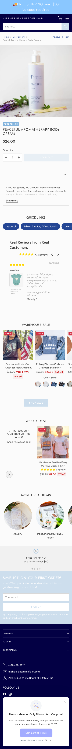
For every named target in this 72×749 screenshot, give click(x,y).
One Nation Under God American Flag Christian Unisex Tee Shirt (18, 368)
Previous (56, 36)
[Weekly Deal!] (9, 474)
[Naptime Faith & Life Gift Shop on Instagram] (10, 694)
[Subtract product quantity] (6, 157)
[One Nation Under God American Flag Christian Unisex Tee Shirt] (18, 345)
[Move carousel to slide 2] (34, 569)
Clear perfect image (24, 270)
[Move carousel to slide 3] (37, 569)
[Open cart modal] (60, 18)
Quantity (8, 150)
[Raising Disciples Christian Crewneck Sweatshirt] (50, 345)
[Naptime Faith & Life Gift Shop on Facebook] (4, 694)
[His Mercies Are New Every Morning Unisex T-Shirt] (53, 442)
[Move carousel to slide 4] (40, 569)
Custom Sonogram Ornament (14, 292)
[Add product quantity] (19, 157)
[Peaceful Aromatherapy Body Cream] (36, 81)
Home (6, 36)
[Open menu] (67, 18)
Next (66, 36)
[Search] (65, 26)
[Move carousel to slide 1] (32, 569)
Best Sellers (19, 36)
